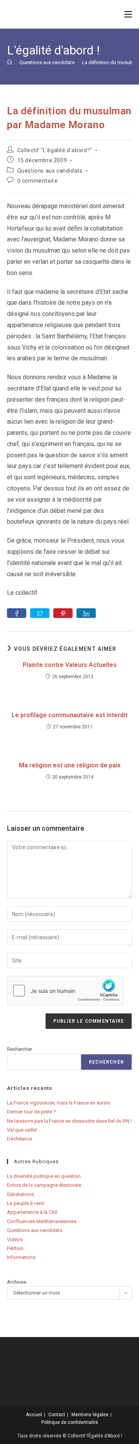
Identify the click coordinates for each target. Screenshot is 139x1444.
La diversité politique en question (44, 1176)
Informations (21, 1257)
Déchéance (19, 1139)
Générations (20, 1194)
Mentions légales (89, 1414)
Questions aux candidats (50, 171)
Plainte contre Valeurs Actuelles (70, 665)
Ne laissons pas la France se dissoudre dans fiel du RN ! (69, 1121)
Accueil (34, 1414)
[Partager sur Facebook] (16, 613)
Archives (16, 1282)
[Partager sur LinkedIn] (86, 613)
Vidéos (15, 1239)
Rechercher (19, 1049)
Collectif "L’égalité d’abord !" (54, 150)
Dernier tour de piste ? (31, 1112)
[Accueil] (9, 62)
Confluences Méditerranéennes (41, 1221)
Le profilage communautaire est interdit (69, 715)
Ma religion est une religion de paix (69, 765)
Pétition (15, 1248)
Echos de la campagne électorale (44, 1185)
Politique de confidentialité (69, 1422)
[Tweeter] (39, 613)
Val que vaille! (22, 1130)
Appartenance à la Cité (32, 1212)
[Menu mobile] (128, 14)
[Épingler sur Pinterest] (63, 613)
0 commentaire (37, 181)
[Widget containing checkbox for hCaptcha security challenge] (65, 990)
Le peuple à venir (25, 1203)
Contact (56, 1414)
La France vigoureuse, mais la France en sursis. (59, 1103)
